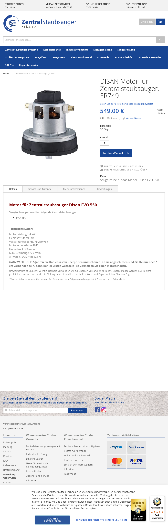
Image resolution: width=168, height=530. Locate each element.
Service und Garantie (40, 189)
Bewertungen (104, 189)
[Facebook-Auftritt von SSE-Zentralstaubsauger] (97, 409)
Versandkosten (134, 118)
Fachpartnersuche (13, 428)
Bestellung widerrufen (9, 476)
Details (13, 189)
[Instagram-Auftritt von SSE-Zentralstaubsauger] (103, 409)
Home (6, 73)
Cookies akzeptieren (52, 520)
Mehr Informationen (74, 189)
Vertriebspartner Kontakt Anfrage (21, 423)
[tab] (13, 188)
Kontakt (7, 482)
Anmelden (147, 21)
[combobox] (84, 39)
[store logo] (39, 23)
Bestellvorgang (11, 469)
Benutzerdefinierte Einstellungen (101, 519)
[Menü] (163, 498)
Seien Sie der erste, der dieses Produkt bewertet (126, 103)
